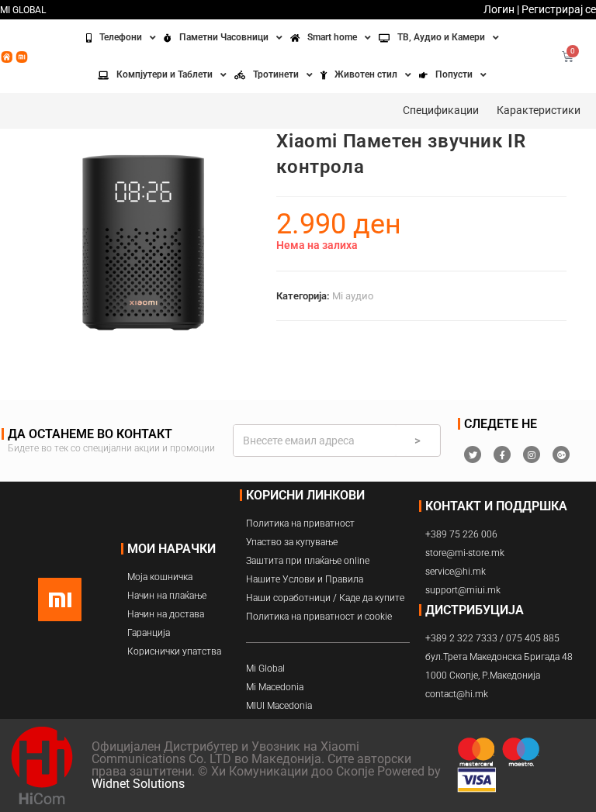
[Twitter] (472, 454)
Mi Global (265, 668)
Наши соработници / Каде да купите (325, 598)
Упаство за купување (292, 542)
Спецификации (441, 110)
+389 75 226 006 (461, 534)
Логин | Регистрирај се (539, 9)
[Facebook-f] (502, 454)
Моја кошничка (159, 577)
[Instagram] (531, 454)
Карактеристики (538, 110)
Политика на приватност (300, 523)
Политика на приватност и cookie (319, 616)
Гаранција (148, 632)
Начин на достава (165, 614)
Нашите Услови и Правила (304, 579)
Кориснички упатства (174, 651)
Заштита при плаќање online (307, 560)
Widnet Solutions (138, 783)
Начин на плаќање (166, 595)
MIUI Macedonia (279, 705)
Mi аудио (352, 296)
